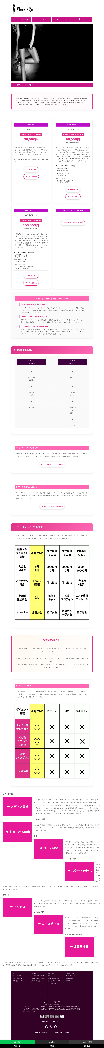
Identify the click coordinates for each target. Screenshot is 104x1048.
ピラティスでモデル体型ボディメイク (38, 981)
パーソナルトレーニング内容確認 (53, 464)
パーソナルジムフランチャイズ (54, 980)
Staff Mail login (69, 976)
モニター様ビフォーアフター (18, 980)
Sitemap (50, 985)
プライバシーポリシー (52, 983)
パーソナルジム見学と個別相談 (53, 506)
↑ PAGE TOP (96, 970)
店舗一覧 (50, 975)
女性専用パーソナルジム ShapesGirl (50, 1032)
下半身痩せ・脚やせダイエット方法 (37, 978)
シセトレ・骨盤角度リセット (18, 978)
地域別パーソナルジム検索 (35, 976)
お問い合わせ (82, 19)
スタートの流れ (61, 19)
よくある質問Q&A (16, 981)
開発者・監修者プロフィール (53, 978)
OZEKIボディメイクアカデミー (71, 975)
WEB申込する (32, 169)
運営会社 (50, 976)
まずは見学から (32, 176)
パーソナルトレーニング (21, 19)
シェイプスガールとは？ (17, 975)
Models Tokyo (51, 981)
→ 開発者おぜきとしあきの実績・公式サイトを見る (52, 1021)
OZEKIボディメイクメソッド (18, 976)
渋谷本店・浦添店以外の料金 (74, 222)
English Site (68, 980)
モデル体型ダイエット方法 (35, 980)
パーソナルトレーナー (41, 19)
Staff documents (69, 978)
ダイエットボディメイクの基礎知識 (37, 975)
